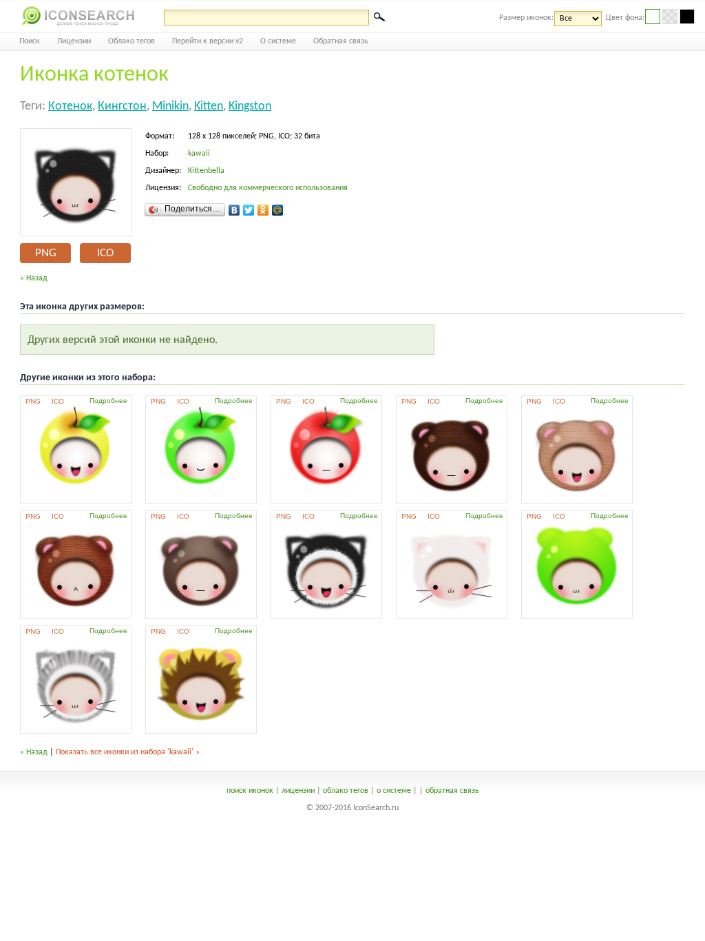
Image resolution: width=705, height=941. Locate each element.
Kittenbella (206, 171)
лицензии (298, 791)
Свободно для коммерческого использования (268, 188)
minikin (170, 106)
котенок (70, 106)
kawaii (199, 153)
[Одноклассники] (263, 210)
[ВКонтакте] (234, 210)
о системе (394, 791)
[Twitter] (249, 210)
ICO (105, 253)
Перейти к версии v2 (207, 41)
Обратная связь (340, 41)
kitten (208, 106)
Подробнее (108, 400)
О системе (278, 41)
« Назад (34, 278)
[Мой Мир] (278, 210)
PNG (45, 253)
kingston (250, 106)
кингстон (122, 106)
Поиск (29, 41)
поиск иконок (250, 791)
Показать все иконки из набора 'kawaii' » (128, 752)
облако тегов (345, 791)
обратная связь (452, 791)
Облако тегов (131, 41)
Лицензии (74, 41)
